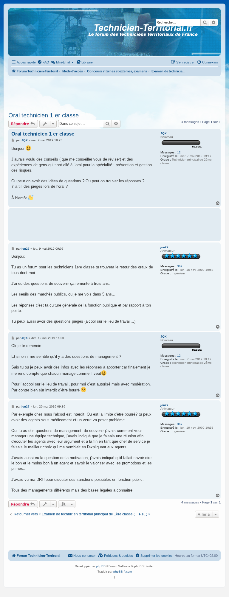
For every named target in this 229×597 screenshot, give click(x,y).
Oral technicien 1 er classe (43, 115)
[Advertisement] (114, 92)
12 (179, 152)
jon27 (164, 247)
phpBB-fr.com (122, 571)
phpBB (101, 566)
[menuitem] (43, 62)
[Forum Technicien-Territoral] (35, 32)
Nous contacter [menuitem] (84, 555)
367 (179, 266)
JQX (163, 133)
